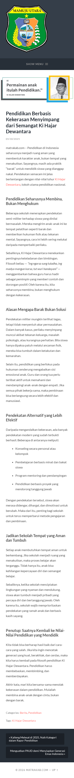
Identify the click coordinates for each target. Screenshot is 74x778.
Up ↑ (55, 769)
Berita (23, 712)
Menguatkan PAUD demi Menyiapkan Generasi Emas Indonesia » (37, 752)
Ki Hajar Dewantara (24, 720)
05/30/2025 (13, 138)
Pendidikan (35, 712)
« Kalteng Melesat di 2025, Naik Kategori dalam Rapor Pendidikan (33, 739)
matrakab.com (37, 769)
